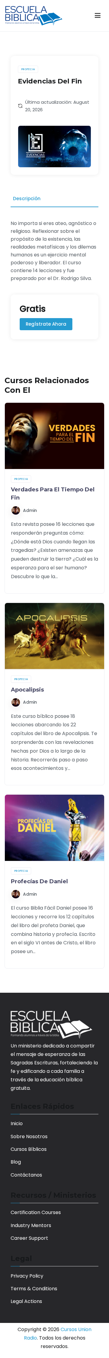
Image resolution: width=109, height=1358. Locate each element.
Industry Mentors (31, 1225)
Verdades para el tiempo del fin (52, 493)
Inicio (17, 1123)
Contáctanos (26, 1174)
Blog (16, 1161)
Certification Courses (36, 1212)
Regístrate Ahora (46, 324)
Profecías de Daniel (39, 881)
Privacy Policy (27, 1275)
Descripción (27, 198)
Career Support (29, 1238)
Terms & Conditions (34, 1288)
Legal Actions (26, 1301)
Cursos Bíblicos (29, 1149)
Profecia (28, 69)
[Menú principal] (97, 15)
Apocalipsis (27, 689)
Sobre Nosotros (29, 1136)
